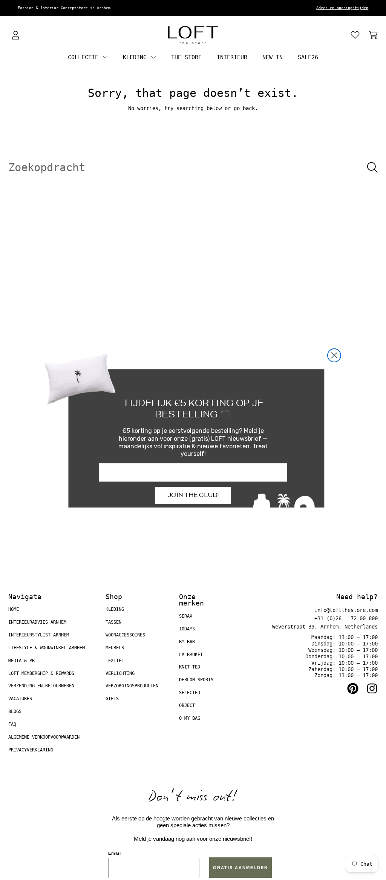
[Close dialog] (334, 355)
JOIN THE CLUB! (193, 495)
